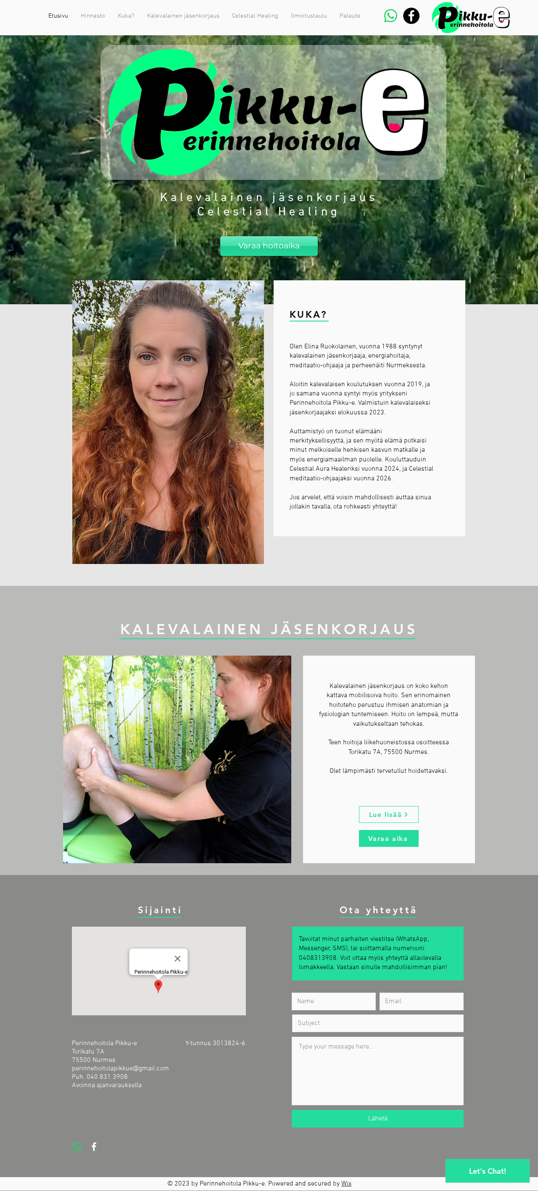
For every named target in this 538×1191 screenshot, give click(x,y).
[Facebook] (411, 16)
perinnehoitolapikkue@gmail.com (120, 1069)
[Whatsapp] (390, 16)
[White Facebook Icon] (94, 1146)
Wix (346, 1184)
